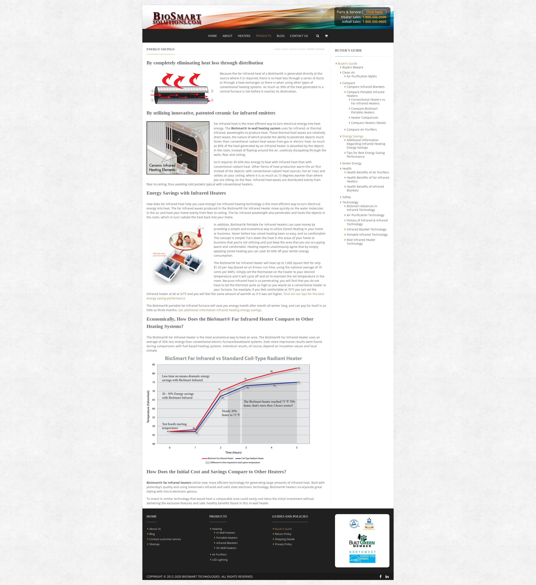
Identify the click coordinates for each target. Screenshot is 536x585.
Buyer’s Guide (347, 63)
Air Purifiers (219, 554)
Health (347, 168)
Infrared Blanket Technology (366, 229)
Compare (348, 83)
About (227, 36)
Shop (285, 49)
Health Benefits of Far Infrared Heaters (368, 179)
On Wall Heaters (226, 548)
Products (263, 36)
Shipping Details (285, 539)
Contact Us (299, 36)
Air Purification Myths (362, 76)
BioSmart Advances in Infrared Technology (362, 208)
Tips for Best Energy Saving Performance (366, 155)
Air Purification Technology (365, 215)
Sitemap (154, 544)
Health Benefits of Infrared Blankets (365, 188)
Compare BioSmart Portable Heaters (364, 110)
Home (212, 36)
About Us (155, 529)
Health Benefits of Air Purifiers (368, 172)
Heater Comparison (364, 118)
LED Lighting (220, 560)
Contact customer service (165, 539)
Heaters (244, 36)
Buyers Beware (352, 67)
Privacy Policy (283, 544)
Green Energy (351, 163)
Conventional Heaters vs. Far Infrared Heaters (368, 101)
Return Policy (283, 534)
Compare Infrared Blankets (366, 87)
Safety (346, 197)
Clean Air (348, 72)
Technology (350, 202)
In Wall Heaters (225, 532)
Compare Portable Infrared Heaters (365, 94)
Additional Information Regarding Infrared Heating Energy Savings (366, 144)
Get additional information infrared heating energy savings (219, 310)
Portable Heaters (226, 538)
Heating (217, 529)
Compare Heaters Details (368, 123)
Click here (374, 12)
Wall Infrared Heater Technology (361, 242)
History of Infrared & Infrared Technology (367, 222)
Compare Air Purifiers (362, 129)
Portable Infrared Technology (367, 235)
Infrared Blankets (227, 543)
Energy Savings (352, 136)
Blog (281, 36)
